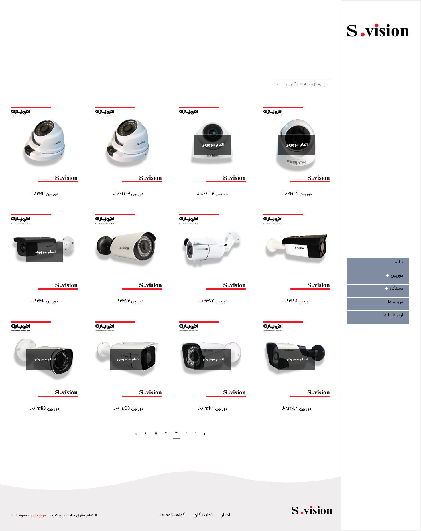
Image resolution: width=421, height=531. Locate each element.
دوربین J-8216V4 (212, 301)
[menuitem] (399, 262)
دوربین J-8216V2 (128, 301)
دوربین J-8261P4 (128, 194)
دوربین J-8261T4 (212, 194)
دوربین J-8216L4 (296, 408)
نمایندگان (203, 515)
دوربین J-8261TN (296, 194)
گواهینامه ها (172, 515)
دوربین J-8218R (296, 301)
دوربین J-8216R (44, 301)
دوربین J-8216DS (128, 408)
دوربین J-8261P (44, 194)
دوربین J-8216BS (44, 408)
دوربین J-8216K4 (212, 408)
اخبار (225, 515)
